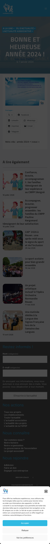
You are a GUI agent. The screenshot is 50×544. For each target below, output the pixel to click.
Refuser (25, 530)
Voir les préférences (25, 538)
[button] (46, 491)
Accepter (25, 523)
